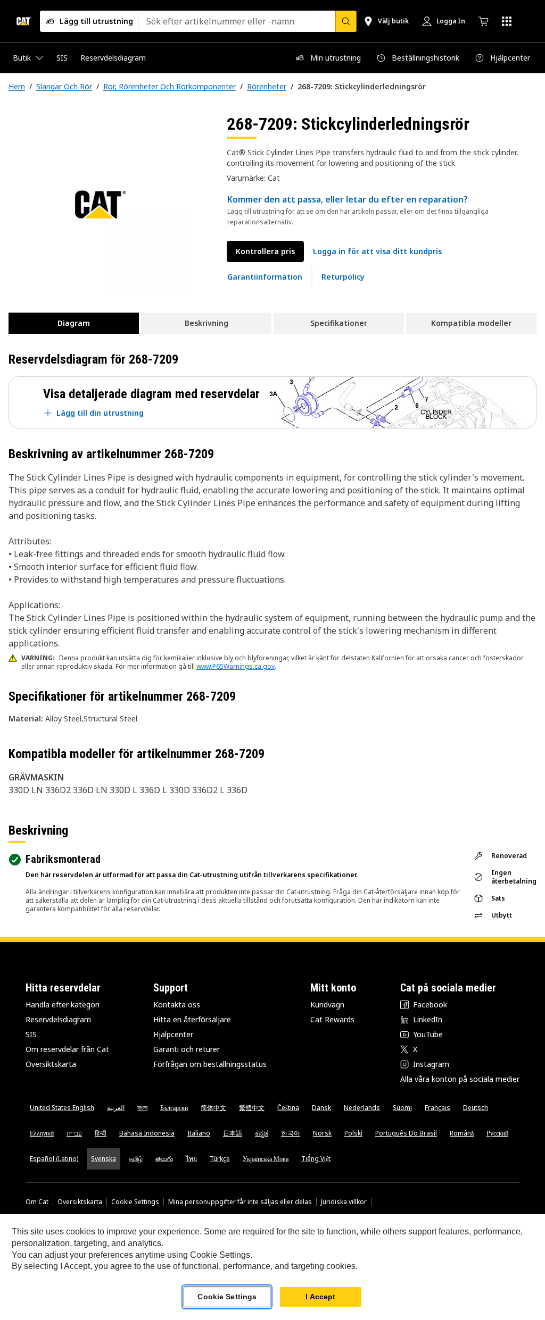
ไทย (191, 1158)
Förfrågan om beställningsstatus (210, 1064)
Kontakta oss (176, 1004)
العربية (116, 1107)
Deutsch (475, 1107)
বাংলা (142, 1107)
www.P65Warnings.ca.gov (235, 666)
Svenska (103, 1158)
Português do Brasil (406, 1133)
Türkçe (220, 1158)
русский (497, 1133)
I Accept (320, 1296)
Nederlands (362, 1107)
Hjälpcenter (173, 1034)
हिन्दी (100, 1133)
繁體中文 (252, 1107)
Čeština (288, 1107)
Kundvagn (327, 1004)
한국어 (290, 1133)
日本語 (232, 1133)
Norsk (322, 1133)
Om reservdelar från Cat (67, 1049)
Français (437, 1107)
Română (462, 1133)
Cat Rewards (332, 1019)
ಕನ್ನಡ (261, 1133)
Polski (353, 1133)
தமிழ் (136, 1158)
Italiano (198, 1133)
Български (174, 1107)
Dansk (321, 1107)
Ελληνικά (42, 1133)
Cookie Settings (135, 1202)
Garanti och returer (186, 1049)
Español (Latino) (54, 1158)
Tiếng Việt (316, 1158)
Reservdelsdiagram (58, 1019)
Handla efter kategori (63, 1004)
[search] (346, 21)
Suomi (402, 1107)
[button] (377, 251)
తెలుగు (164, 1158)
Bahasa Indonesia (147, 1133)
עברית (74, 1133)
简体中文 (213, 1107)
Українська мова (265, 1158)
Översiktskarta (51, 1064)
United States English (62, 1107)
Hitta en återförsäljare (192, 1019)
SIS (31, 1034)
